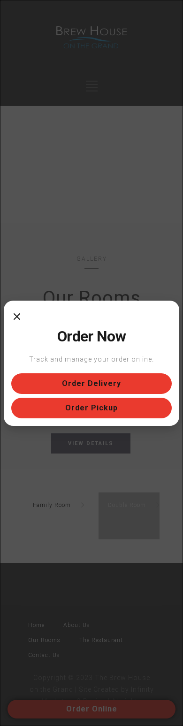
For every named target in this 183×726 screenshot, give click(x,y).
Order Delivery (91, 383)
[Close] (17, 317)
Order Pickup (91, 407)
